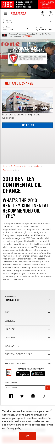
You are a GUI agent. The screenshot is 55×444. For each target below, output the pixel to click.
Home (5, 166)
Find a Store (27, 125)
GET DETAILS (27, 36)
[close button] (51, 410)
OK (27, 436)
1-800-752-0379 (45, 30)
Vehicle (27, 166)
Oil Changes (16, 166)
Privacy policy (14, 428)
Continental (7, 170)
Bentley (36, 166)
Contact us (12, 300)
